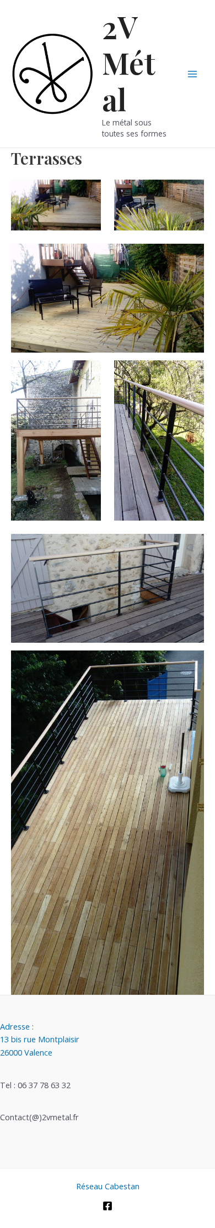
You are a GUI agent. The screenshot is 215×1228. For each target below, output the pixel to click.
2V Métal (128, 62)
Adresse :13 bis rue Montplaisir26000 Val (39, 1039)
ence (43, 1052)
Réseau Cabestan (107, 1186)
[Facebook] (107, 1206)
